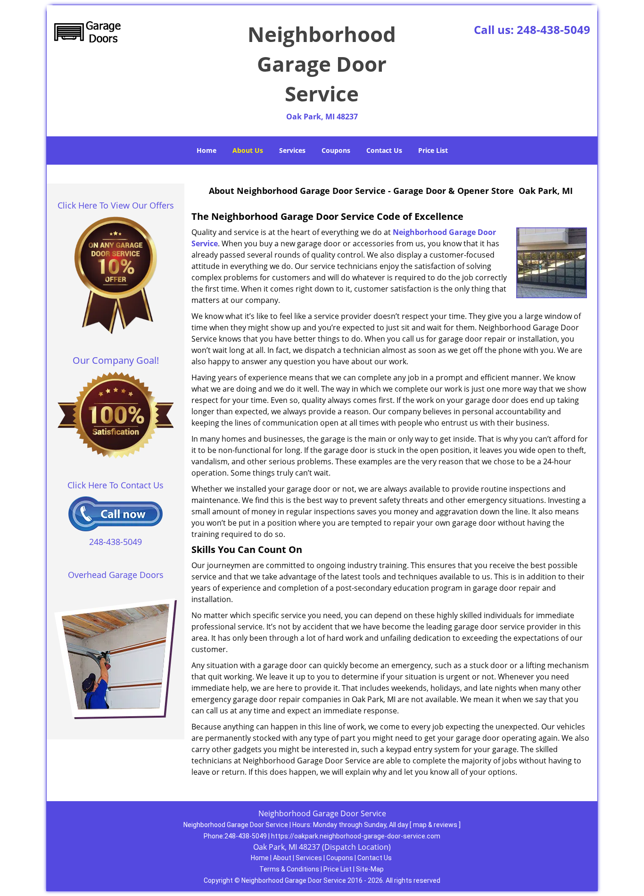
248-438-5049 (553, 29)
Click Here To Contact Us (115, 485)
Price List (433, 150)
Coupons (336, 150)
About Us (247, 150)
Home (206, 150)
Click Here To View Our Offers (116, 205)
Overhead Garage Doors (116, 574)
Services (292, 150)
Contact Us (384, 150)
